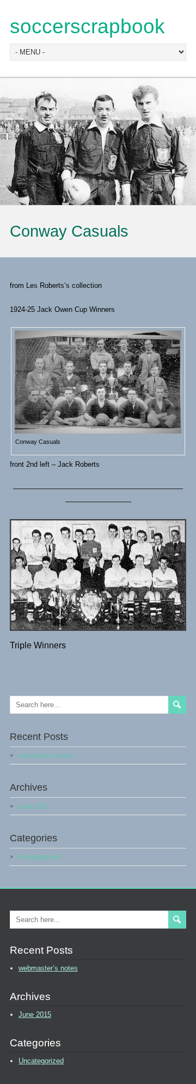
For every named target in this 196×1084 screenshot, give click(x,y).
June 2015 (33, 806)
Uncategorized (39, 857)
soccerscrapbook (87, 26)
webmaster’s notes (45, 756)
